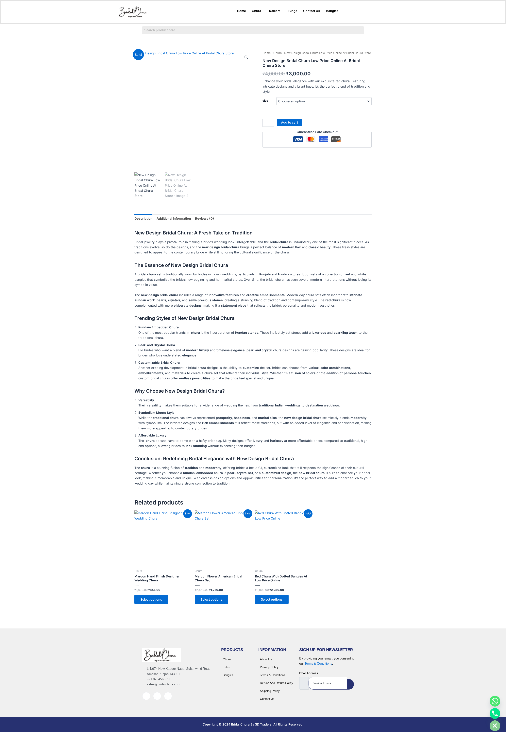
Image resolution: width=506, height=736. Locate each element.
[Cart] (354, 11)
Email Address (308, 673)
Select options (151, 599)
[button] (257, 11)
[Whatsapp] (495, 701)
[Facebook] (146, 696)
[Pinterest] (168, 696)
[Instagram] (157, 696)
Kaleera (274, 11)
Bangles (332, 11)
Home (241, 11)
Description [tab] (143, 218)
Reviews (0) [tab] (204, 218)
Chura (256, 11)
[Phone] (495, 713)
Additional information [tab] (174, 218)
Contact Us (311, 11)
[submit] (350, 684)
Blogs (292, 11)
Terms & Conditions (318, 663)
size (265, 100)
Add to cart (289, 122)
